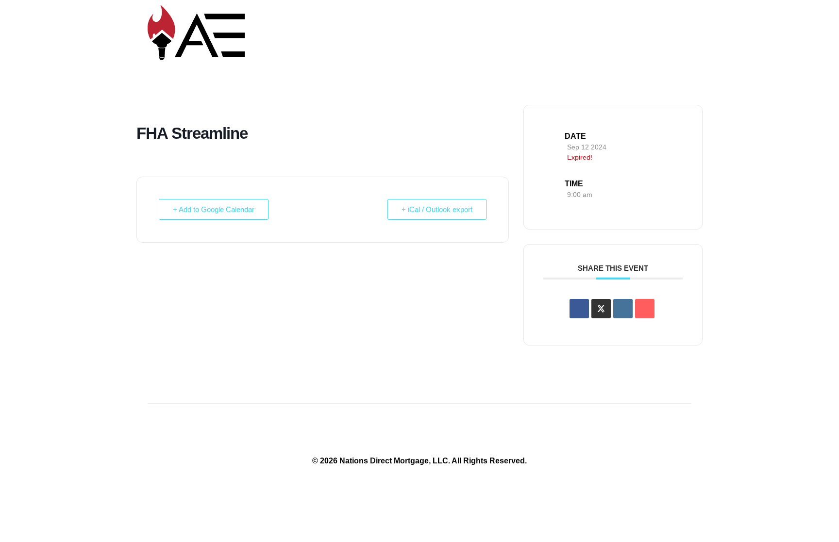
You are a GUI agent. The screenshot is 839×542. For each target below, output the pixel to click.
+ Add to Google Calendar (213, 209)
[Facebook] (455, 433)
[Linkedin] (383, 433)
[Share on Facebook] (579, 308)
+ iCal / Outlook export (437, 209)
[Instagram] (419, 433)
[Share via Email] (644, 308)
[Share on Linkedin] (623, 308)
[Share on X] (601, 308)
